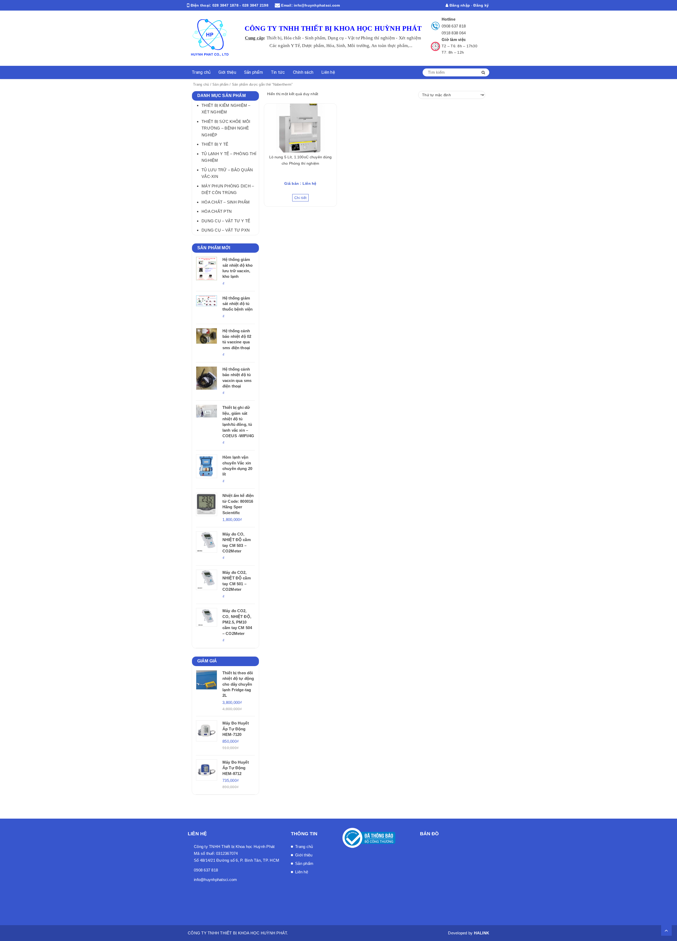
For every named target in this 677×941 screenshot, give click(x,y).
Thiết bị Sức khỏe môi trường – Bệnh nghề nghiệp (226, 128)
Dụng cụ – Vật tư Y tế (226, 221)
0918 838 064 (454, 33)
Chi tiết (300, 198)
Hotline (448, 19)
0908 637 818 (454, 26)
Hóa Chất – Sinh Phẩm (226, 202)
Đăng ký (481, 5)
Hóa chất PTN (217, 211)
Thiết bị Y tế (215, 144)
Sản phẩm (253, 72)
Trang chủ (201, 72)
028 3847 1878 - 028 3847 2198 (240, 5)
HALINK (482, 933)
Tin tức (278, 72)
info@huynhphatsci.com (317, 5)
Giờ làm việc (454, 39)
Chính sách (303, 72)
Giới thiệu (227, 72)
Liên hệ (328, 72)
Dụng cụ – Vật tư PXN (226, 230)
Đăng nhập (459, 5)
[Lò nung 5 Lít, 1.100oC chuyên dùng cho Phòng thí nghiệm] (300, 128)
